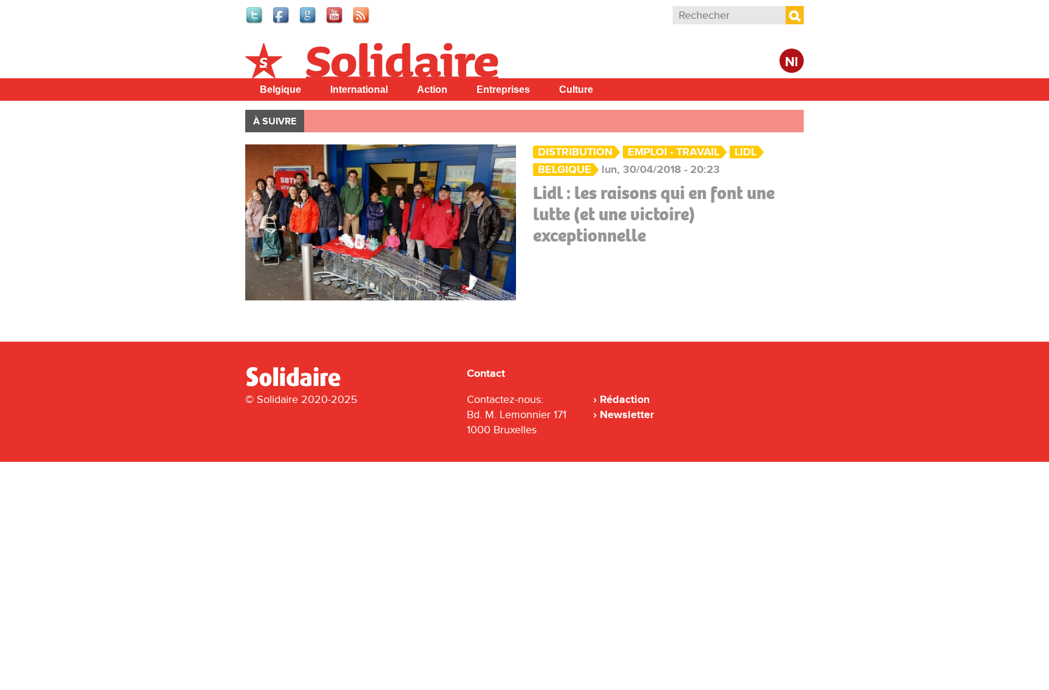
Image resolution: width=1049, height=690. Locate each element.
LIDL (745, 152)
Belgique (280, 89)
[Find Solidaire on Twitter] (255, 22)
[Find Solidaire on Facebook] (281, 22)
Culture (576, 89)
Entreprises (503, 89)
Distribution (575, 152)
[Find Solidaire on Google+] (308, 22)
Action (432, 89)
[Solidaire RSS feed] (362, 22)
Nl (791, 62)
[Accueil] (298, 384)
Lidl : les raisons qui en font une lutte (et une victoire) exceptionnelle (654, 214)
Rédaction (625, 399)
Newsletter (627, 414)
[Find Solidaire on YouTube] (335, 22)
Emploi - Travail (673, 152)
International (359, 89)
